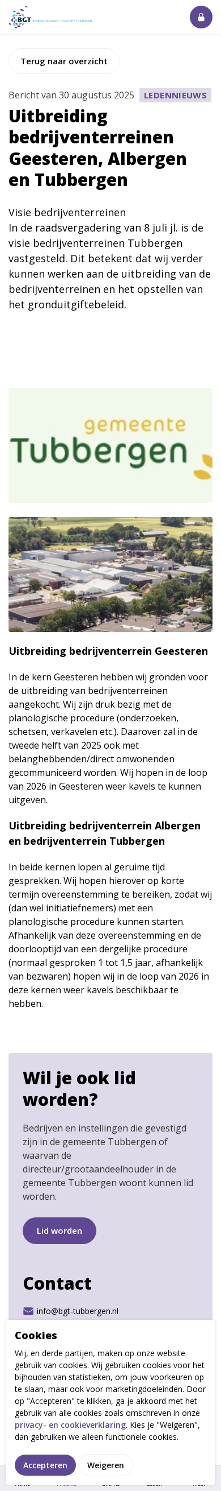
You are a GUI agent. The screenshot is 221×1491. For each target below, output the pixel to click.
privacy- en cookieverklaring (70, 1424)
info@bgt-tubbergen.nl (77, 1311)
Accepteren (45, 1465)
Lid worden (59, 1230)
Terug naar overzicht (64, 61)
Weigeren (105, 1465)
